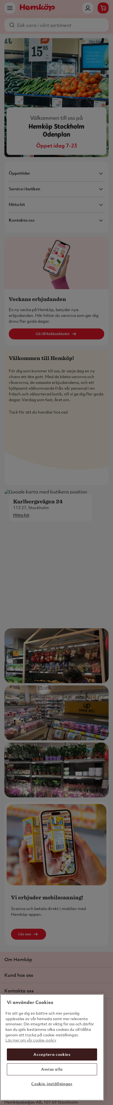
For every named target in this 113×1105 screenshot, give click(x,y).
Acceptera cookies (51, 1054)
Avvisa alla (52, 1069)
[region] (52, 1047)
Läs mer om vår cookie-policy (30, 1040)
